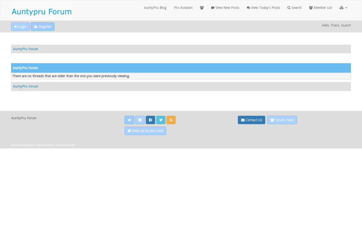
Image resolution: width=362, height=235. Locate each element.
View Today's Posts (265, 8)
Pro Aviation (183, 8)
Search (296, 8)
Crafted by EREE (44, 145)
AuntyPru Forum (25, 49)
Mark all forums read (147, 131)
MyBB (29, 145)
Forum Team (284, 120)
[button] (343, 7)
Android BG (68, 145)
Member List (322, 8)
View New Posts (226, 8)
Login (22, 27)
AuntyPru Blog (155, 8)
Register (44, 27)
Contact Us (253, 120)
